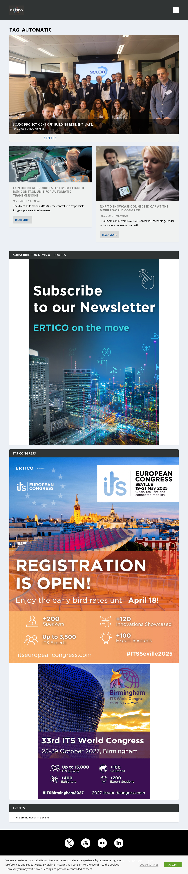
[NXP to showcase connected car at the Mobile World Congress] (137, 173)
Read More (22, 220)
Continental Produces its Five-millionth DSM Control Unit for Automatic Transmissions (48, 192)
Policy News (34, 201)
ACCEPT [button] (173, 864)
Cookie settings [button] (149, 864)
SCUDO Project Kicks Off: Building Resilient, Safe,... (54, 124)
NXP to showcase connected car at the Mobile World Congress (134, 208)
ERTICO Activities (35, 128)
